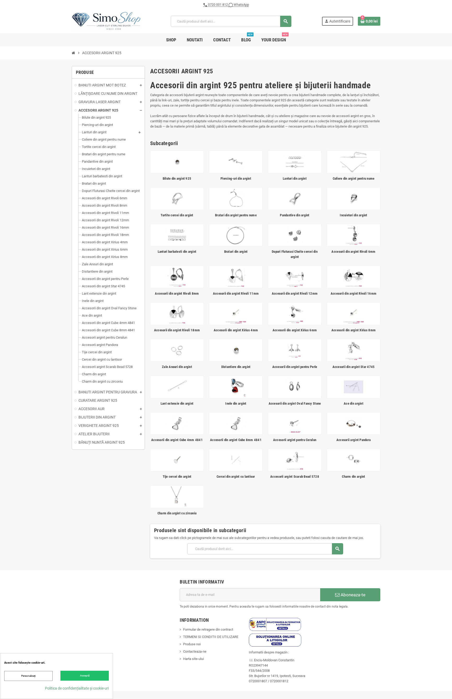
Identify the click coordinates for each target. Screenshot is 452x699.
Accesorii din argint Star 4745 (353, 367)
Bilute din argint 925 (177, 178)
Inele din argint (235, 403)
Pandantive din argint (294, 215)
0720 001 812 (218, 5)
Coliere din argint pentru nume (354, 178)
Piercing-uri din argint (236, 178)
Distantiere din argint (236, 367)
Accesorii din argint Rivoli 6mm (353, 252)
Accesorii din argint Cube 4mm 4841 (177, 440)
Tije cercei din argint (177, 476)
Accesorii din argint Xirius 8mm (353, 330)
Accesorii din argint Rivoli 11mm (236, 293)
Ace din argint (353, 403)
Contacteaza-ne (194, 651)
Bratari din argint (236, 252)
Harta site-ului (193, 659)
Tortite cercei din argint (177, 215)
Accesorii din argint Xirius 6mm (295, 330)
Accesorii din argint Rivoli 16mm (353, 293)
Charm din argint (353, 476)
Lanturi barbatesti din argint (177, 252)
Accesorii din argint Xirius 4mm (236, 330)
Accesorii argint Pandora (353, 440)
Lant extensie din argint (177, 403)
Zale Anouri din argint (177, 367)
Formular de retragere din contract (208, 629)
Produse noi (192, 644)
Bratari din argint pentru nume (236, 215)
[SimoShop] (106, 21)
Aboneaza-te (352, 594)
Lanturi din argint (295, 178)
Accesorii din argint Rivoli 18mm (177, 330)
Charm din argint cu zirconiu (176, 513)
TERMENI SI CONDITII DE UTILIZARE (210, 637)
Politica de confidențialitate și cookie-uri (77, 688)
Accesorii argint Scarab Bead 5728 (294, 476)
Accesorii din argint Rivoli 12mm (295, 293)
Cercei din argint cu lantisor (236, 476)
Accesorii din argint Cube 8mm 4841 (236, 440)
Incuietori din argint (353, 215)
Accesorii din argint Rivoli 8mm (177, 293)
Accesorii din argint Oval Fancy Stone (295, 403)
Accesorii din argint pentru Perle (294, 367)
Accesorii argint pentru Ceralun (294, 440)
